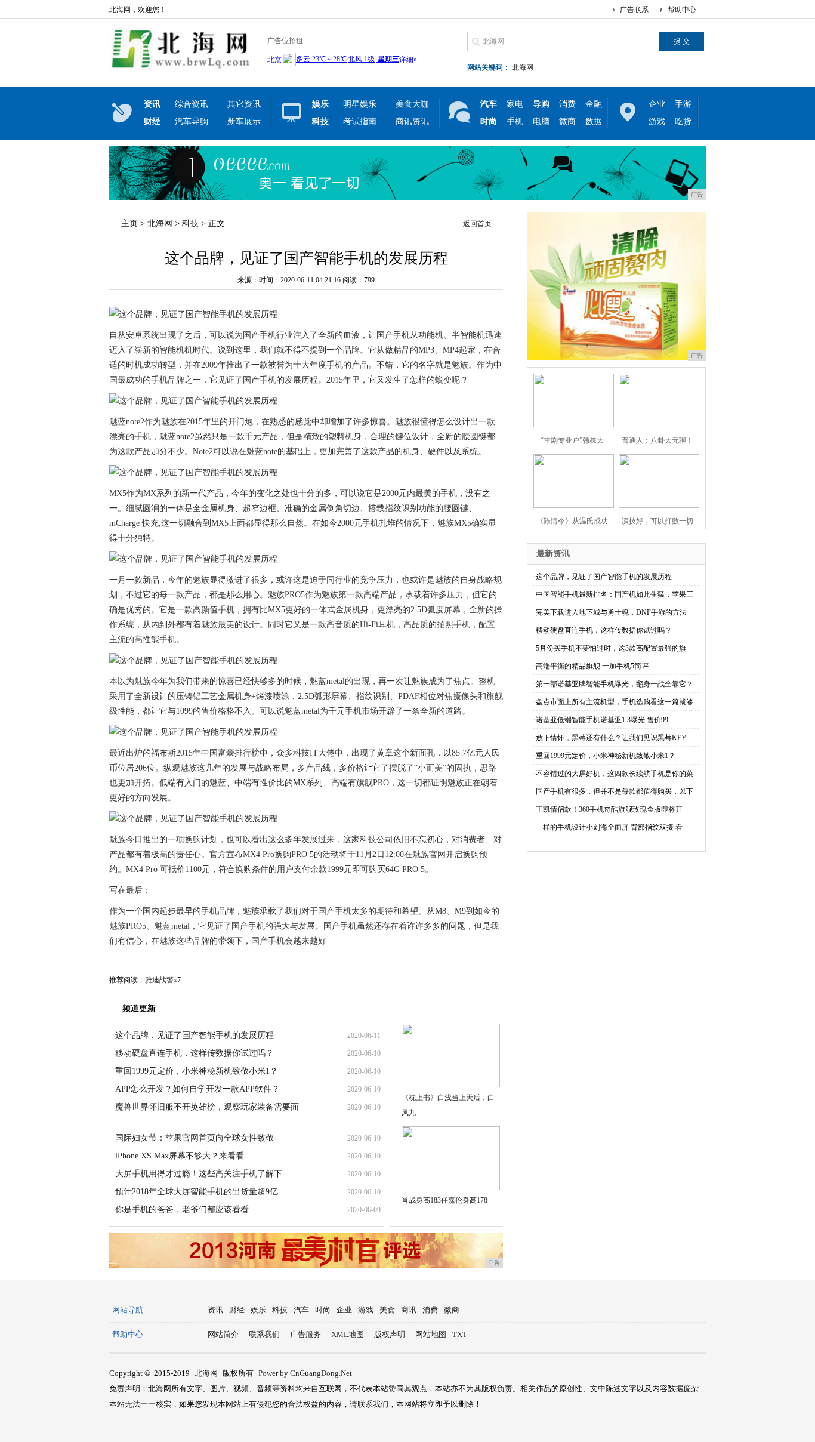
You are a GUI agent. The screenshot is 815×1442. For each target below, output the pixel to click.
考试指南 (359, 121)
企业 (657, 104)
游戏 (657, 121)
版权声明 (389, 1334)
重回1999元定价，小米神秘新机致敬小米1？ (196, 1071)
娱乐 (258, 1309)
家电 (515, 104)
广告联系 (634, 9)
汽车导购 (191, 121)
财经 (237, 1309)
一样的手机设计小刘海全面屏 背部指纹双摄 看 (609, 827)
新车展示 (244, 121)
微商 (567, 121)
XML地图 (347, 1334)
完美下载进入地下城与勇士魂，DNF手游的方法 (611, 612)
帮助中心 (682, 9)
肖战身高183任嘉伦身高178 (444, 1200)
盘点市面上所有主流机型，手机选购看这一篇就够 (614, 702)
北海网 (522, 67)
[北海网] (180, 68)
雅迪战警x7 (163, 980)
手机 (515, 121)
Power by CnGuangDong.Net (305, 1373)
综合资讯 (191, 104)
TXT (459, 1334)
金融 (593, 104)
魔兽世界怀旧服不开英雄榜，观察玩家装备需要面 (207, 1106)
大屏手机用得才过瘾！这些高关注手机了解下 (198, 1173)
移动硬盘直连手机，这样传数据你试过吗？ (194, 1053)
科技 (190, 223)
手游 (683, 104)
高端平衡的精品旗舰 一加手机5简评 (592, 666)
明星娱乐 (359, 104)
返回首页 (477, 224)
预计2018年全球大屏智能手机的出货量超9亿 (196, 1191)
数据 (593, 121)
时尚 (323, 1309)
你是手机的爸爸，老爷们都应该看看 (182, 1209)
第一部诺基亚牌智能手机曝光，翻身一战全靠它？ (614, 684)
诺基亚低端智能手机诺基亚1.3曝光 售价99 (602, 720)
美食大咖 (412, 104)
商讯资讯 (412, 121)
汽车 (301, 1309)
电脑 (541, 121)
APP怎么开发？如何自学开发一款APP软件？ (197, 1088)
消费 (567, 104)
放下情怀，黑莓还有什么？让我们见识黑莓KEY (611, 738)
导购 (541, 104)
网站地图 (430, 1334)
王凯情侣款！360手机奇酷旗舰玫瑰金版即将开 (609, 809)
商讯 (408, 1309)
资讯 (215, 1309)
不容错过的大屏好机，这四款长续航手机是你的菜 (614, 773)
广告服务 (305, 1334)
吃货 (683, 121)
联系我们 (264, 1334)
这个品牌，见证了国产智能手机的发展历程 (194, 1035)
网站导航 (127, 1309)
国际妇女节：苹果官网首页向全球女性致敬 (194, 1137)
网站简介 (223, 1334)
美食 (387, 1309)
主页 (129, 223)
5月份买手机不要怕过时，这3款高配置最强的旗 (611, 648)
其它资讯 (244, 104)
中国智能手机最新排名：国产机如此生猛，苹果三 (614, 594)
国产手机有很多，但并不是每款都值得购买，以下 (614, 791)
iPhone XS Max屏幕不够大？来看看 (179, 1155)
